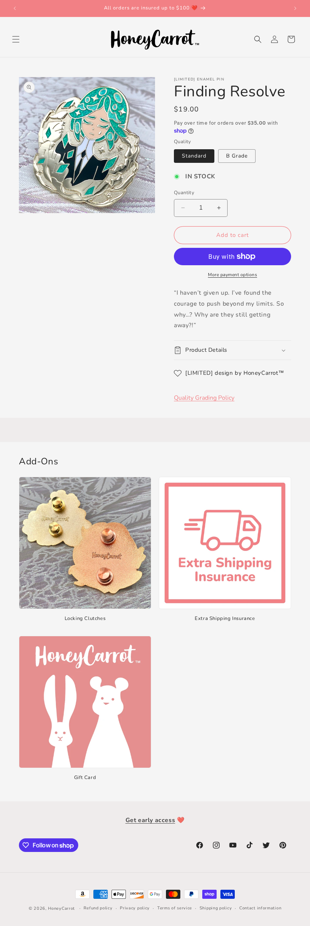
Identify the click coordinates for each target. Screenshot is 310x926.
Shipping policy (216, 908)
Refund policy (98, 908)
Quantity (184, 192)
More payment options (232, 275)
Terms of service (174, 908)
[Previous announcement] (14, 8)
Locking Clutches (85, 618)
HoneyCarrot (61, 908)
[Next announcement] (295, 8)
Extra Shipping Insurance (225, 618)
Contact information (260, 908)
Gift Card (85, 778)
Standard (194, 155)
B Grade (237, 155)
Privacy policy (135, 908)
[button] (16, 39)
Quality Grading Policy (204, 398)
